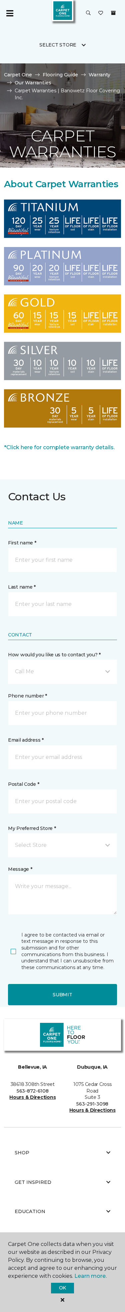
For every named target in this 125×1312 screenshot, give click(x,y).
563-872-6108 (33, 1091)
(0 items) (113, 13)
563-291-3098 (92, 1104)
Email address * (26, 740)
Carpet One (18, 75)
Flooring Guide (60, 75)
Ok (62, 1288)
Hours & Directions (32, 1097)
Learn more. (90, 1276)
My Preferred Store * (32, 828)
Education (30, 1211)
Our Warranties (33, 83)
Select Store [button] (57, 45)
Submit (62, 995)
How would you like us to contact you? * (54, 654)
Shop (22, 1153)
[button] (88, 13)
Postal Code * (23, 784)
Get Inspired (33, 1182)
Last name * (22, 587)
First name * (22, 542)
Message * (20, 869)
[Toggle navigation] (9, 13)
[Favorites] (100, 13)
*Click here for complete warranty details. (59, 447)
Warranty (99, 75)
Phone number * (27, 696)
